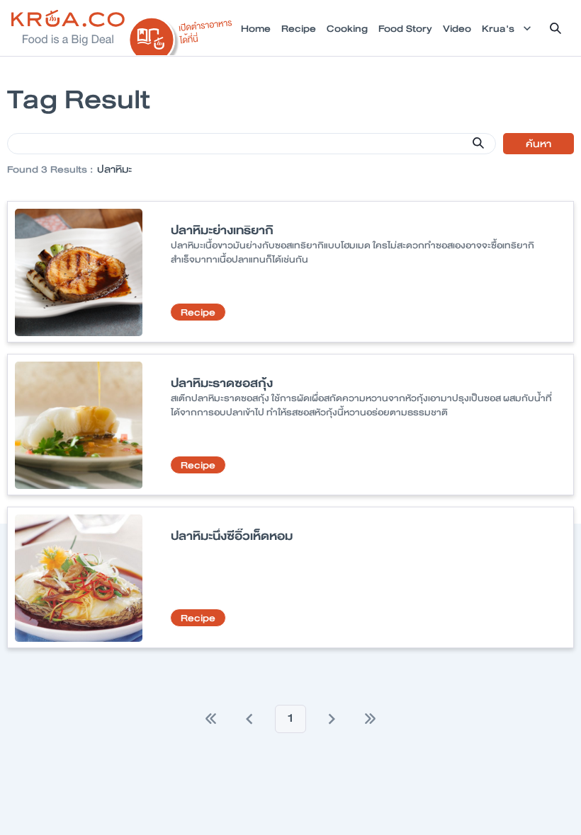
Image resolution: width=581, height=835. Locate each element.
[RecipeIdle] (181, 33)
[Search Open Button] (555, 28)
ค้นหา (538, 143)
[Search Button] (478, 143)
